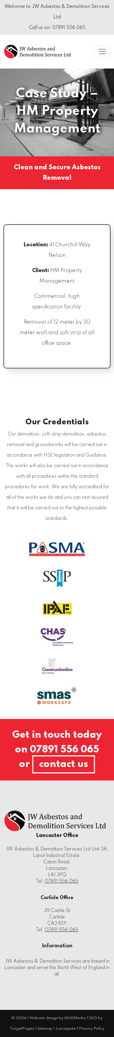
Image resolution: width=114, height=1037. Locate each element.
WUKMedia (75, 1018)
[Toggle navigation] (102, 51)
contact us (63, 764)
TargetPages (22, 1029)
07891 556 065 (68, 27)
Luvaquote (66, 1029)
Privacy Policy (91, 1029)
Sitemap (45, 1029)
